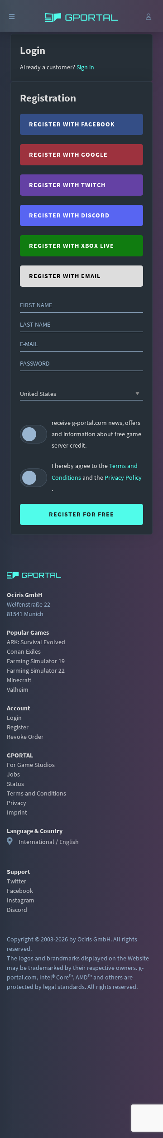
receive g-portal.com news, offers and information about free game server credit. (96, 434)
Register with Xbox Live (71, 245)
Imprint (17, 812)
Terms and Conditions (36, 793)
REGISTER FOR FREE (81, 514)
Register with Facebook (72, 124)
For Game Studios (31, 765)
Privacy (16, 803)
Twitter (16, 881)
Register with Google (68, 154)
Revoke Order (25, 737)
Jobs (13, 774)
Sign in (84, 67)
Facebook (20, 891)
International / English (49, 842)
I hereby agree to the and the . (97, 477)
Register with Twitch (67, 185)
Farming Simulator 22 (36, 670)
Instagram (20, 900)
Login (14, 718)
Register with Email (65, 276)
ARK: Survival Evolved (36, 642)
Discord (17, 910)
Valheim (18, 689)
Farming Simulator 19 (36, 661)
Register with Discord (69, 215)
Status (15, 784)
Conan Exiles (24, 651)
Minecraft (19, 680)
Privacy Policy (123, 477)
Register (18, 727)
